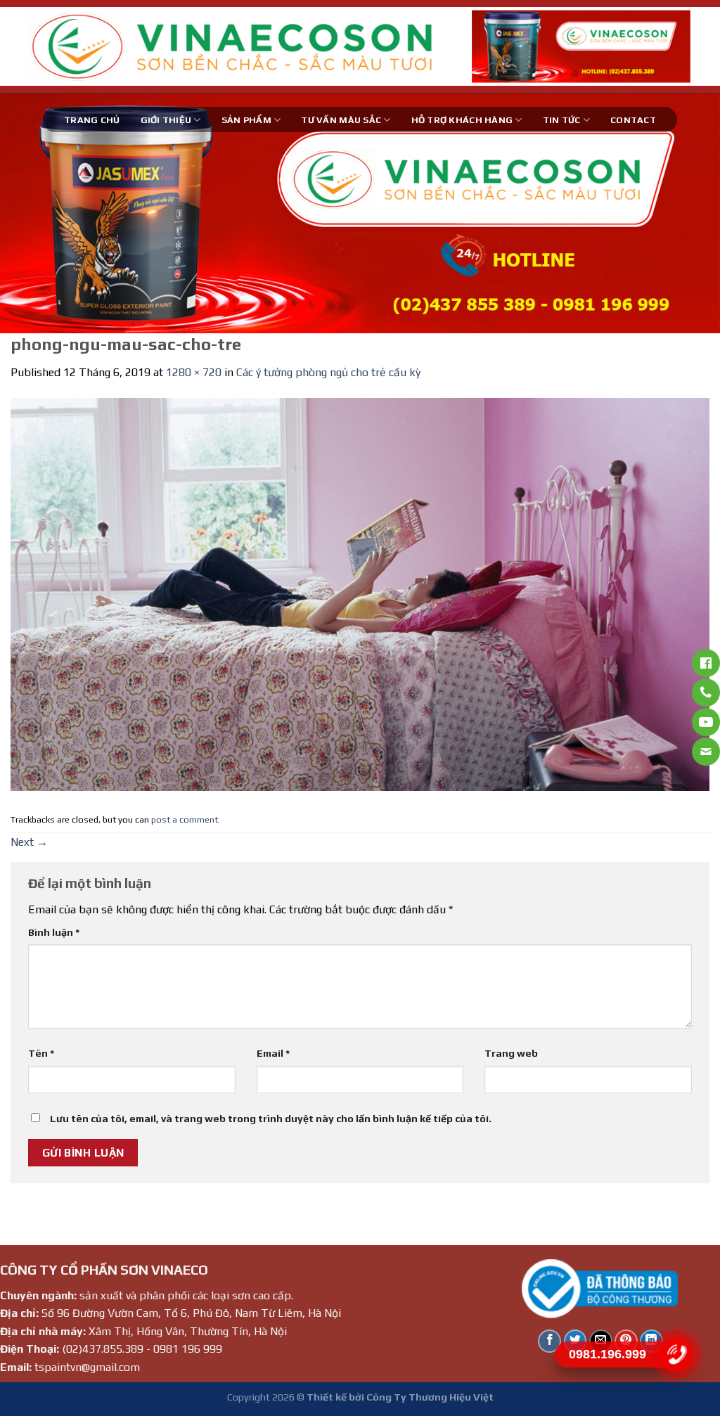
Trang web (511, 1053)
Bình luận (53, 932)
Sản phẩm (246, 120)
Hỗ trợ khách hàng (462, 120)
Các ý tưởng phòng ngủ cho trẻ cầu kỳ (328, 372)
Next (29, 842)
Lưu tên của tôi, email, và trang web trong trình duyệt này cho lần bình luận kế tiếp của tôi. (270, 1118)
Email (273, 1053)
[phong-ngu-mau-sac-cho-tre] (360, 593)
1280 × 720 (193, 372)
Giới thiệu (166, 120)
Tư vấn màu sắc (341, 120)
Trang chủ (92, 120)
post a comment (184, 819)
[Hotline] (675, 1354)
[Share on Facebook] (549, 1341)
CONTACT (633, 120)
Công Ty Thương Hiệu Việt (430, 1397)
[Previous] (32, 213)
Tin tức (562, 120)
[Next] (687, 213)
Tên (41, 1053)
